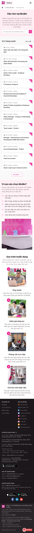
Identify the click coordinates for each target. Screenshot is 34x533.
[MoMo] (2, 7)
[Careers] (7, 2)
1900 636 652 (15, 474)
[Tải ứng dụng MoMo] (11, 494)
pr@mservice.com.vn (12, 485)
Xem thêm (16, 174)
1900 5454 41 (11, 455)
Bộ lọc (27, 41)
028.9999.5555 (6, 460)
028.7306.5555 (15, 458)
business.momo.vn (12, 478)
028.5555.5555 (16, 460)
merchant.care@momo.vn (13, 476)
